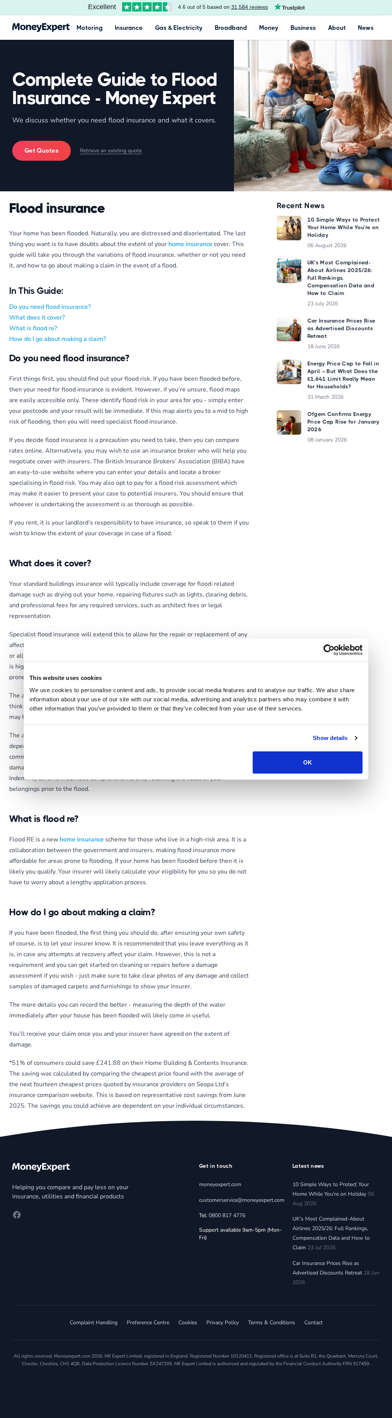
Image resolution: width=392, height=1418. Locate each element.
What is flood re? (33, 328)
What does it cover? (37, 317)
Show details (330, 738)
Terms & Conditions (271, 1322)
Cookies (187, 1322)
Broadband (231, 27)
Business (303, 27)
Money (268, 27)
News (366, 27)
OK (307, 762)
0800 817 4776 (227, 1215)
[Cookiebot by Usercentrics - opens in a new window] (329, 650)
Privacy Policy (222, 1322)
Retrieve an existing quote (111, 150)
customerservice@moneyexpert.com (241, 1200)
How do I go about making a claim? (57, 339)
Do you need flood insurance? (50, 307)
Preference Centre (148, 1322)
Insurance (129, 27)
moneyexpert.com (220, 1184)
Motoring (90, 27)
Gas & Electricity (179, 27)
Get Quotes (41, 150)
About (337, 27)
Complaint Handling (94, 1322)
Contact (313, 1322)
